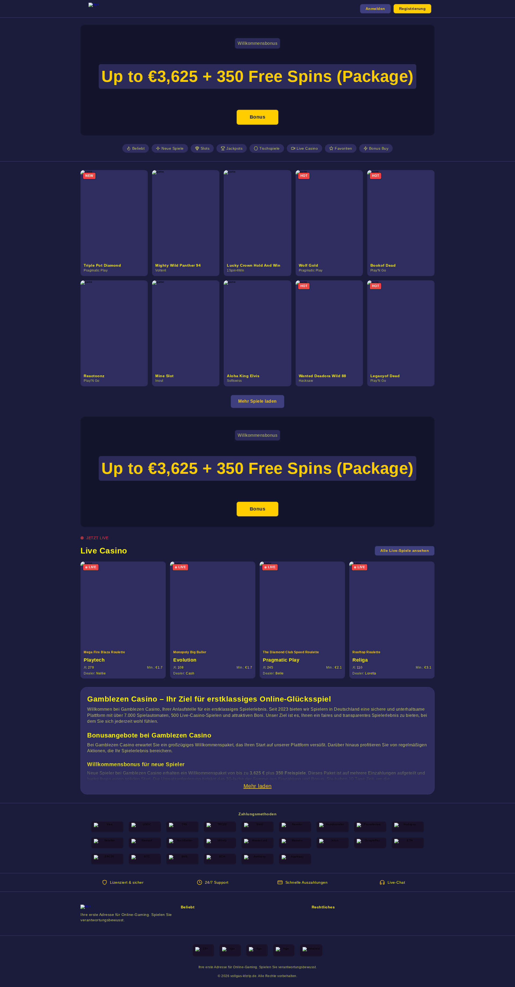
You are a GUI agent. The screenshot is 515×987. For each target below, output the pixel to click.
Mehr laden (258, 786)
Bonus (258, 117)
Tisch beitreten (126, 604)
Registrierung (412, 8)
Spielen (117, 209)
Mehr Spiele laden (257, 401)
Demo (117, 220)
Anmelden (375, 8)
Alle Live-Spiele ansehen (404, 550)
